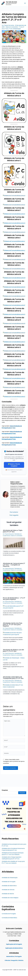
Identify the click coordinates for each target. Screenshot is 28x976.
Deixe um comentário (12, 27)
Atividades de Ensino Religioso (10, 897)
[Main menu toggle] (25, 3)
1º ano (20, 27)
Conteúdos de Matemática (9, 917)
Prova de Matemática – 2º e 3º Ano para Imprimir (14, 598)
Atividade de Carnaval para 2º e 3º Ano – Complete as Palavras (14, 564)
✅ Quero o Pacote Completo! (14, 465)
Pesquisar (22, 793)
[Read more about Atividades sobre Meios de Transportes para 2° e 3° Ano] (14, 686)
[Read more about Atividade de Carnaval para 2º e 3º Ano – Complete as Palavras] (14, 578)
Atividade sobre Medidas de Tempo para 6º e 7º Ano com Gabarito (13, 862)
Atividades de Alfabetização (9, 877)
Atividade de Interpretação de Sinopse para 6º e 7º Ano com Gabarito (12, 853)
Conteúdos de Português (9, 913)
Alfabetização (17, 29)
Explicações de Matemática (14, 948)
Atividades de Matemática (9, 885)
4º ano (10, 29)
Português (18, 956)
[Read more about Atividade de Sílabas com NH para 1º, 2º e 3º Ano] (14, 659)
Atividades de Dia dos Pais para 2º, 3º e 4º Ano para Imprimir (12, 624)
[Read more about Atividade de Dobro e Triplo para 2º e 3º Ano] (14, 543)
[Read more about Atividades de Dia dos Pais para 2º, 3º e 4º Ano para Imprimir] (14, 633)
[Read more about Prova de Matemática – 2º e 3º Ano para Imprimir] (14, 607)
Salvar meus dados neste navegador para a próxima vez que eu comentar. (13, 761)
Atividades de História (8, 893)
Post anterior (14, 512)
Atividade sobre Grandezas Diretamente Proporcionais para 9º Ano (13, 849)
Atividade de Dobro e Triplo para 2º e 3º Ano (12, 531)
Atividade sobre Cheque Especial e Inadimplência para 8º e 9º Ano (11, 858)
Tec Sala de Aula (11, 2)
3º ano (6, 29)
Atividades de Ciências (8, 889)
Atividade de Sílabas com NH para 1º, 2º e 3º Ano (13, 650)
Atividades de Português (8, 881)
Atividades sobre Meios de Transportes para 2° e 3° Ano (13, 677)
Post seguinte (14, 515)
